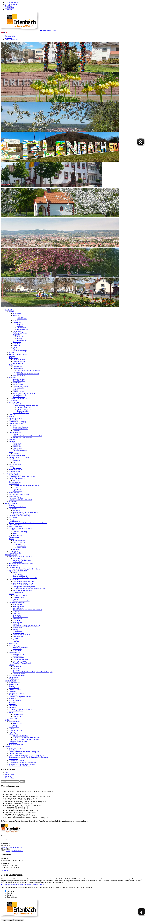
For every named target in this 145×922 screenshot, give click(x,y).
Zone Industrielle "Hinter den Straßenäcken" (22, 762)
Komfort (9, 895)
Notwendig (10, 891)
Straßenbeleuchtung (15, 464)
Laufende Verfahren (19, 359)
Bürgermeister (17, 313)
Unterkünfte (12, 530)
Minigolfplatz (13, 698)
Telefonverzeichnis (18, 391)
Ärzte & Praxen (17, 604)
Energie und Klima (15, 402)
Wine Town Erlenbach (16, 744)
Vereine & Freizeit (10, 681)
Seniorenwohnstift (18, 658)
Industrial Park (13, 734)
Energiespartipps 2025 (23, 409)
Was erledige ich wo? (19, 395)
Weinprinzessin (21, 547)
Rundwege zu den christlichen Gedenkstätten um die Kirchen (28, 523)
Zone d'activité (13, 759)
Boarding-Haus (17, 535)
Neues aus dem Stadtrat (16, 423)
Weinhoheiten (17, 544)
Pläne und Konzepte (15, 432)
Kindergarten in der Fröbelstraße (23, 585)
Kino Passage (13, 695)
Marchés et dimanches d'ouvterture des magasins (24, 752)
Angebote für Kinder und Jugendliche (20, 556)
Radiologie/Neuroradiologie (21, 634)
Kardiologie (16, 620)
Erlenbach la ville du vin (16, 748)
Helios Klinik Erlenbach (20, 617)
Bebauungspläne (18, 363)
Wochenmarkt (13, 501)
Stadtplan (15, 390)
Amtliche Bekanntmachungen (18, 354)
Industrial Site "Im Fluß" (20, 736)
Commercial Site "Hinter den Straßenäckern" (27, 737)
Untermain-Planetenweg (16, 711)
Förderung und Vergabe (20, 333)
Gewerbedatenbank (15, 482)
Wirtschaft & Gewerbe (12, 473)
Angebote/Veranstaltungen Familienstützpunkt (27, 569)
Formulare (12, 414)
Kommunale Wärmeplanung (21, 413)
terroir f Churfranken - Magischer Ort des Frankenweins (26, 755)
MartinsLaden (13, 643)
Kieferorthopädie (18, 622)
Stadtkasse (20, 326)
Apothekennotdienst (19, 379)
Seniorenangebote (14, 652)
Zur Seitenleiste (9, 8)
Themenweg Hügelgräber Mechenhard (21, 528)
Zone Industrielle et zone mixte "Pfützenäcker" (23, 764)
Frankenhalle (13, 508)
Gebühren (12, 416)
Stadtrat (11, 452)
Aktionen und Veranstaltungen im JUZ (25, 578)
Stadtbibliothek (17, 562)
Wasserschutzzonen (19, 397)
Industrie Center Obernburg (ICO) (19, 494)
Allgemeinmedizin (18, 606)
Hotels (15, 533)
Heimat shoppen (14, 492)
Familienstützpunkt (15, 567)
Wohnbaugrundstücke (15, 471)
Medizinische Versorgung (17, 602)
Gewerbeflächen (14, 484)
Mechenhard (16, 461)
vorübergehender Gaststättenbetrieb (24, 393)
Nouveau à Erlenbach (15, 753)
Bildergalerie (17, 650)
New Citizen (13, 743)
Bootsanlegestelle (14, 684)
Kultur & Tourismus (11, 503)
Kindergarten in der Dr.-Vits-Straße (24, 583)
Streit (14, 462)
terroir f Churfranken (15, 526)
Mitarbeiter (20, 574)
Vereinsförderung (18, 714)
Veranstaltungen (14, 537)
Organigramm (17, 349)
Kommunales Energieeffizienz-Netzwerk (25, 406)
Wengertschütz (21, 546)
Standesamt (16, 345)
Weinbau (11, 539)
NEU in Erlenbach (18, 384)
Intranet (15, 347)
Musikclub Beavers (15, 700)
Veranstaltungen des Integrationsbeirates (29, 370)
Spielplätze (12, 704)
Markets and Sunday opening (18, 741)
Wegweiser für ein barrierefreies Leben (21, 563)
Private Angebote (18, 592)
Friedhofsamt (17, 331)
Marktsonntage (13, 496)
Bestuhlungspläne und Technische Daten (25, 512)
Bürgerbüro (16, 320)
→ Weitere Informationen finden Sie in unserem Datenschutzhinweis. (22, 884)
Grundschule (17, 666)
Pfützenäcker (17, 489)
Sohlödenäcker (17, 491)
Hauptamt (20, 336)
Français (7, 746)
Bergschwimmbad (14, 682)
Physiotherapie (17, 631)
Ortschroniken (17, 446)
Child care (12, 732)
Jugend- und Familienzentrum (22, 560)
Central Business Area (15, 730)
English (7, 720)
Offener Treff (17, 572)
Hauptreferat (16, 335)
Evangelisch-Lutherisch (20, 595)
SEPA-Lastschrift (18, 388)
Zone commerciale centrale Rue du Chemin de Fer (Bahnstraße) (28, 757)
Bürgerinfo (12, 377)
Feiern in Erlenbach (15, 689)
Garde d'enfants (13, 750)
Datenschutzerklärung (11, 39)
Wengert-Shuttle (14, 551)
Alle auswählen (19, 920)
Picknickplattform (14, 521)
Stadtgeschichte (17, 448)
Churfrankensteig (14, 688)
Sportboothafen (13, 705)
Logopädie (16, 624)
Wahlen (11, 466)
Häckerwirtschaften (19, 540)
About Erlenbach (14, 727)
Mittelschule (16, 668)
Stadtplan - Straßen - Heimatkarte (19, 457)
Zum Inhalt (8, 6)
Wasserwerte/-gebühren (16, 469)
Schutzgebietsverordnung (20, 386)
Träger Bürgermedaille (20, 450)
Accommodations (14, 721)
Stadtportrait (12, 441)
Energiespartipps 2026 (23, 407)
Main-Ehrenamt (17, 656)
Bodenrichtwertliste (19, 381)
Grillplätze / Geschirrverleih (17, 693)
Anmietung (16, 510)
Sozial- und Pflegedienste (20, 659)
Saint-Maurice (17, 430)
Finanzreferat (17, 322)
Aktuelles (12, 352)
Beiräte (11, 365)
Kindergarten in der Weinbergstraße (24, 587)
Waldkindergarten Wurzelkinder (22, 590)
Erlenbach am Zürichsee (20, 427)
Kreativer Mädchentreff (20, 576)
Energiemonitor (17, 404)
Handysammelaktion (23, 411)
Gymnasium (16, 670)
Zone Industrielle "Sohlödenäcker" (19, 766)
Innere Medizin (17, 618)
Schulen (11, 665)
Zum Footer (8, 9)
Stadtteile (11, 459)
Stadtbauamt (20, 317)
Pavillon (11, 519)
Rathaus (11, 311)
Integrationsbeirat (18, 368)
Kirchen (11, 594)
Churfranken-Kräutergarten (17, 507)
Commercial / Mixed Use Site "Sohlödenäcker (27, 739)
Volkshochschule (14, 679)
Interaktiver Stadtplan (15, 418)
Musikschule (13, 645)
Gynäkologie (17, 615)
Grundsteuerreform (22, 329)
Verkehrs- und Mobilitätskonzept (23, 437)
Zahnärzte (16, 642)
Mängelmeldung (14, 420)
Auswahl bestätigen (7, 920)
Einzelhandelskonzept (15, 475)
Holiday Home (17, 723)
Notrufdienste (17, 382)
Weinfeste (16, 549)
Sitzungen (16, 453)
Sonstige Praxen (18, 636)
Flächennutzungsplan (19, 361)
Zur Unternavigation (11, 4)
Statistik (9, 893)
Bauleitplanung (13, 358)
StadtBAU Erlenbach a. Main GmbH (20, 500)
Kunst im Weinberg (19, 542)
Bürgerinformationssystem (17, 455)
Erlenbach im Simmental (20, 429)
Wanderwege (13, 718)
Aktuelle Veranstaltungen (20, 647)
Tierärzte (15, 638)
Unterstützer (16, 480)
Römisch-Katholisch (19, 597)
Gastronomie (13, 517)
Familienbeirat (17, 366)
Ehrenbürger (16, 445)
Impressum (8, 38)
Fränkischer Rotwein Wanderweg (19, 516)
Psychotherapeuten (18, 633)
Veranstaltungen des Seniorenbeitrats (28, 374)
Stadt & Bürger (9, 310)
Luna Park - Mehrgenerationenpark (20, 697)
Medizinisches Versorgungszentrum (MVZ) (26, 626)
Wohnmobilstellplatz (15, 553)
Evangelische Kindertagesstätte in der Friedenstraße (29, 588)
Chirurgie (16, 611)
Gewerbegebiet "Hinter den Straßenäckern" (26, 485)
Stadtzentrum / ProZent (16, 498)
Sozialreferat (16, 343)
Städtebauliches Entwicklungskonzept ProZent (27, 436)
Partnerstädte (13, 425)
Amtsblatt (12, 356)
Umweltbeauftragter (19, 375)
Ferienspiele (16, 558)
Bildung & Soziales (11, 555)
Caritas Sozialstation (19, 654)
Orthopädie (16, 629)
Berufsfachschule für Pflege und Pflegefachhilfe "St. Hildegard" (32, 672)
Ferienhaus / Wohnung (20, 532)
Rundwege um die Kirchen (21, 601)
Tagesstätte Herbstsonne (20, 661)
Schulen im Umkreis (19, 673)
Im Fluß (15, 487)
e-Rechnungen (21, 327)
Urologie (15, 640)
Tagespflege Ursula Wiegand (22, 663)
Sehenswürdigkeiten (15, 524)
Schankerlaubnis (18, 716)
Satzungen (12, 439)
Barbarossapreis (17, 443)
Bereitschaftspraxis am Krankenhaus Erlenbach (27, 610)
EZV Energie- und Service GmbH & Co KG (23, 477)
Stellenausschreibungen (20, 351)
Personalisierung (12, 897)
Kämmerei (20, 324)
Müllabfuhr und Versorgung (17, 422)
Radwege (12, 702)
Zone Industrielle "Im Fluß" (17, 760)
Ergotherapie (17, 613)
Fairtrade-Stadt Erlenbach (17, 478)
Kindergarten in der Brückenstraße (23, 581)
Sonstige (15, 599)
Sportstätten (12, 707)
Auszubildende (21, 340)
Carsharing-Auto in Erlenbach (18, 398)
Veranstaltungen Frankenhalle (22, 514)
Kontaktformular (10, 36)
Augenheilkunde (18, 608)
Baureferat (16, 315)
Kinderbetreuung (14, 579)
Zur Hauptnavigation (11, 2)
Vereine (11, 713)
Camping (11, 505)
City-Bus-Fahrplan (14, 400)
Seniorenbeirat (17, 372)
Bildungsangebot (14, 565)
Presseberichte (17, 649)
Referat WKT (17, 342)
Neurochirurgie (17, 627)
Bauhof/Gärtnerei (22, 319)
